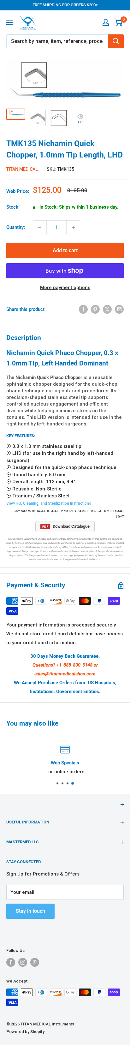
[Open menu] (9, 22)
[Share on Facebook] (83, 309)
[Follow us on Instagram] (22, 962)
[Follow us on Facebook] (10, 962)
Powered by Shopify (25, 1031)
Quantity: (15, 227)
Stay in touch (30, 911)
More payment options (65, 287)
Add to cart (65, 250)
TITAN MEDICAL (22, 169)
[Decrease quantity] (39, 227)
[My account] (106, 22)
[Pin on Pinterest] (95, 309)
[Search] (116, 41)
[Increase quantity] (73, 227)
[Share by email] (119, 309)
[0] (118, 22)
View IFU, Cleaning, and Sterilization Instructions (48, 503)
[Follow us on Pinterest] (34, 962)
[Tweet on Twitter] (107, 309)
